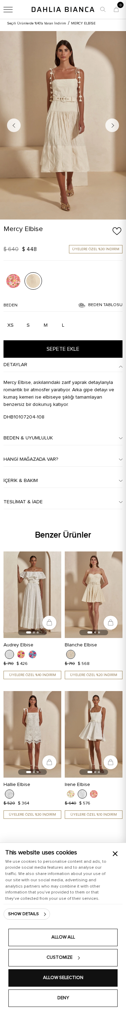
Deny (63, 998)
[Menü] (8, 9)
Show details (23, 914)
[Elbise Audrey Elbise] (32, 594)
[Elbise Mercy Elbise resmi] (13, 280)
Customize (59, 957)
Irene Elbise (77, 784)
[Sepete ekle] (49, 623)
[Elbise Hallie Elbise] (32, 734)
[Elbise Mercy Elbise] (63, 125)
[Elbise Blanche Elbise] (93, 594)
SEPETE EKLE (63, 349)
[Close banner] (115, 853)
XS (10, 325)
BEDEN (11, 305)
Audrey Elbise (18, 645)
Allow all (63, 937)
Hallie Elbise (17, 784)
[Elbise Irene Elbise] (93, 734)
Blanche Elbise (81, 645)
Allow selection (63, 978)
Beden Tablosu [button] (105, 305)
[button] (103, 9)
